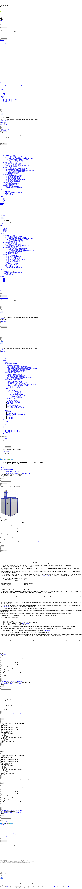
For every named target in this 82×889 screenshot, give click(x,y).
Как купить (5, 558)
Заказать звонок (3, 27)
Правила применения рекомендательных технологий (10, 867)
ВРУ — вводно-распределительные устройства (14, 56)
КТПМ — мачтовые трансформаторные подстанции (15, 53)
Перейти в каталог (4, 120)
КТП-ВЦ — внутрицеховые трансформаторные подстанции (16, 52)
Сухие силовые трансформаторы (11, 77)
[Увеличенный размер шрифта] (1, 4)
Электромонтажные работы (8, 84)
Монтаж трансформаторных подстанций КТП (13, 85)
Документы (5, 44)
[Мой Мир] (4, 459)
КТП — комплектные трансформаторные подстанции (15, 49)
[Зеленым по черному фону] (0, 11)
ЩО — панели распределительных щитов (13, 59)
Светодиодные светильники (8, 78)
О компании (5, 42)
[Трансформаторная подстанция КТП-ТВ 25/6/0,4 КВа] (9, 516)
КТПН (4, 92)
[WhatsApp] (9, 459)
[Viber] (7, 459)
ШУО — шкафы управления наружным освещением (15, 72)
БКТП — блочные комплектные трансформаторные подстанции (17, 50)
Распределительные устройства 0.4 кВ (10, 55)
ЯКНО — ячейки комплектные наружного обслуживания (16, 64)
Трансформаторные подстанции (9, 48)
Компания (2, 40)
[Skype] (10, 459)
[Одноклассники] (2, 459)
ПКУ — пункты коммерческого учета (12, 65)
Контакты (2, 104)
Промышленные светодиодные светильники (13, 80)
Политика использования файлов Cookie (8, 866)
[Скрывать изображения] (1, 15)
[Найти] (1, 128)
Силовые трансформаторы (8, 75)
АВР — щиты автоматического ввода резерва (13, 68)
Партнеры (5, 43)
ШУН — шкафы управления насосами (12, 70)
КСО (4, 94)
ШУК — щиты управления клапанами (12, 73)
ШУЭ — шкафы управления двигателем (12, 74)
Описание (5, 556)
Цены (1, 97)
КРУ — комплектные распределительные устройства (15, 62)
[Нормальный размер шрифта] (1, 3)
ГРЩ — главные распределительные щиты (13, 57)
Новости (2, 96)
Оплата (4, 559)
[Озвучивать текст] (1, 17)
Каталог (2, 46)
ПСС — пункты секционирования (11, 66)
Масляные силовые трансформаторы (12, 76)
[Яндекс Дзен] (3, 107)
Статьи (1, 103)
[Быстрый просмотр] (1, 679)
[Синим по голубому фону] (0, 9)
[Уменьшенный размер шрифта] (1, 1)
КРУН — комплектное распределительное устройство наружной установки (19, 63)
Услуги (1, 82)
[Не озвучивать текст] (1, 18)
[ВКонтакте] (3, 106)
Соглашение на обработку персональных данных (9, 864)
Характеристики (6, 557)
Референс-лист (5, 45)
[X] (5, 459)
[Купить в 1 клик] (1, 680)
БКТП (4, 93)
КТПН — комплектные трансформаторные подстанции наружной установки (19, 51)
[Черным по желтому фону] (0, 10)
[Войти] (0, 110)
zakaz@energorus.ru (4, 22)
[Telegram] (12, 459)
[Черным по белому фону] (0, 6)
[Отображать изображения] (1, 13)
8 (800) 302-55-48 (5, 129)
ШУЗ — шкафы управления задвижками (12, 71)
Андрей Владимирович (5, 651)
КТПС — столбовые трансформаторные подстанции (15, 54)
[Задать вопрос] (1, 484)
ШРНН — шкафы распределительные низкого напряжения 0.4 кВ (17, 58)
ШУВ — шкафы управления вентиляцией (13, 69)
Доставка (4, 560)
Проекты (2, 89)
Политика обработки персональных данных (8, 865)
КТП (4, 91)
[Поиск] (1, 109)
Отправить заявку (4, 144)
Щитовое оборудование (7, 67)
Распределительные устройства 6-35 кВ (10, 60)
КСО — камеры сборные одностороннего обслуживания (16, 61)
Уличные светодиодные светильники (12, 79)
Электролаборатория (7, 86)
